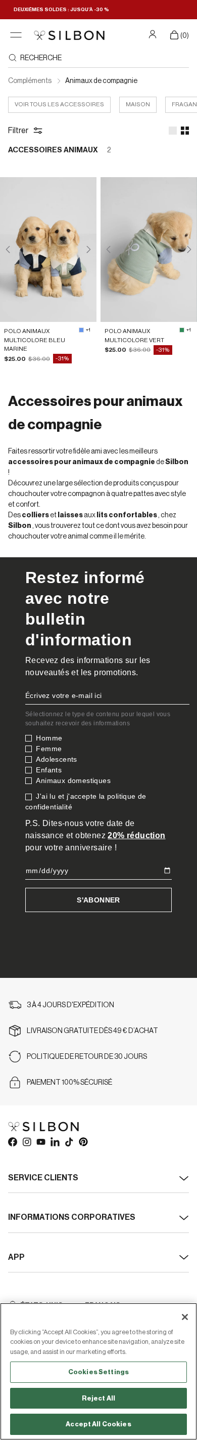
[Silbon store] (69, 35)
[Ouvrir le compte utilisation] (154, 34)
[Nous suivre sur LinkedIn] (55, 1141)
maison (138, 104)
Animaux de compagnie (101, 81)
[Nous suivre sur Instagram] (26, 1141)
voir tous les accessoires (59, 104)
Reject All (98, 1398)
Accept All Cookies (98, 1424)
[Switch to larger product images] (173, 131)
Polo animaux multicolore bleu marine (34, 340)
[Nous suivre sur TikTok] (69, 1141)
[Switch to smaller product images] (185, 131)
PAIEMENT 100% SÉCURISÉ (69, 1082)
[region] (98, 1371)
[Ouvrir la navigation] (16, 35)
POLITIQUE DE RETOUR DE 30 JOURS (87, 1056)
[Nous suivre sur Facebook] (12, 1141)
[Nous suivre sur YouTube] (40, 1141)
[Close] (185, 1317)
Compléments (30, 81)
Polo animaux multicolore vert (134, 335)
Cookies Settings (98, 1372)
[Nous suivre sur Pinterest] (83, 1141)
